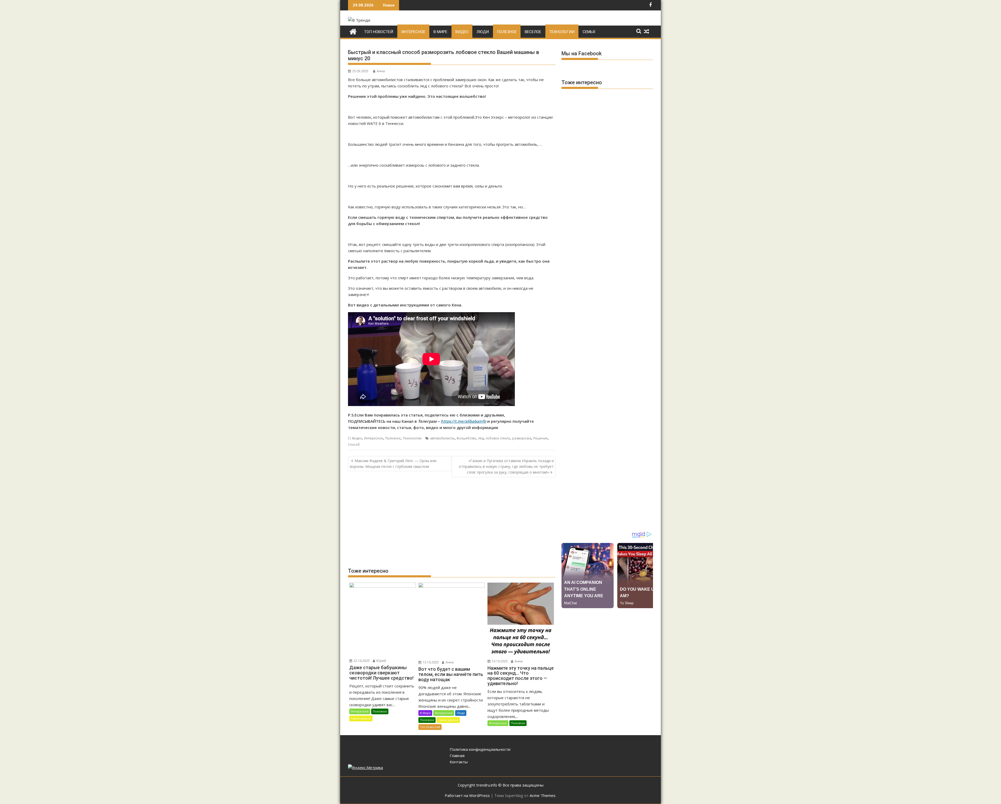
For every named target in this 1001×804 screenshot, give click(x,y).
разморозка (521, 438)
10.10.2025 (499, 661)
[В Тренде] (353, 31)
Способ (354, 444)
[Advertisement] (452, 522)
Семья (589, 31)
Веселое (533, 31)
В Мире (440, 31)
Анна (381, 71)
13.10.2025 (430, 662)
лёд (481, 438)
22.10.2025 (361, 660)
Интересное (413, 31)
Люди (483, 31)
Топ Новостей (378, 31)
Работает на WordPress (467, 795)
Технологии (562, 31)
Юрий (381, 660)
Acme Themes (543, 795)
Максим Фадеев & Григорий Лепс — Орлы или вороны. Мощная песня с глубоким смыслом (393, 463)
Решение (540, 438)
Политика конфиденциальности (480, 749)
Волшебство (466, 438)
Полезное (507, 31)
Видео (461, 31)
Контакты (459, 761)
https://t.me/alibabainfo (463, 421)
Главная (457, 755)
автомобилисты (442, 438)
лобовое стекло (498, 438)
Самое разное (361, 718)
